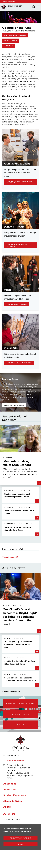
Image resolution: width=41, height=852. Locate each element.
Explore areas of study (14, 405)
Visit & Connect (10, 40)
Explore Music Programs (17, 304)
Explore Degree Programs (15, 35)
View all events (9, 557)
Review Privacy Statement (20, 838)
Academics (9, 783)
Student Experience (14, 795)
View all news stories (11, 691)
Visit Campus (20, 714)
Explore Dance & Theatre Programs (17, 245)
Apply (20, 725)
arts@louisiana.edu (15, 760)
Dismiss (20, 844)
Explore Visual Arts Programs (19, 363)
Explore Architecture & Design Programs (19, 182)
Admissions (10, 789)
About (7, 806)
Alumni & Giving (12, 801)
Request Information (20, 703)
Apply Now (8, 46)
